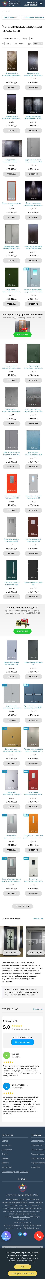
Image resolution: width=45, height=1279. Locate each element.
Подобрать (38, 43)
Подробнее (22, 334)
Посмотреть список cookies (22, 1273)
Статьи (5, 1154)
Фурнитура (35, 1167)
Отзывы (5, 1158)
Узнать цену (12, 953)
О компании (7, 1149)
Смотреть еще (22, 906)
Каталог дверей (37, 1141)
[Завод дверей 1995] (5, 3)
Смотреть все (38, 918)
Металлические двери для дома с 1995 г (15, 3)
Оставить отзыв (22, 1042)
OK (22, 1267)
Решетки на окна (38, 1149)
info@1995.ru (32, 2)
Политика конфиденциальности (15, 1172)
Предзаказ (12, 87)
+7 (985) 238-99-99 (30, 5)
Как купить (6, 1145)
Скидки (5, 1141)
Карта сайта (7, 1167)
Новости (5, 1163)
